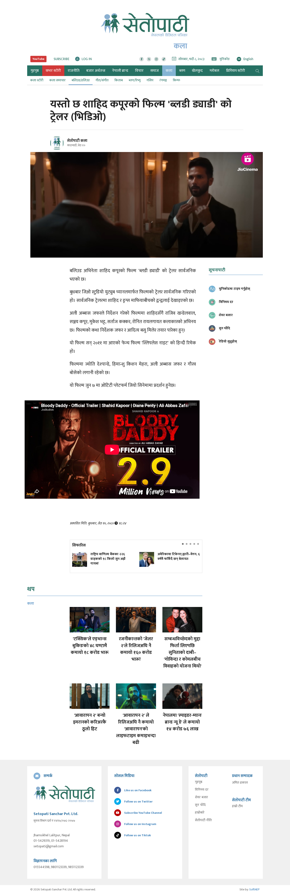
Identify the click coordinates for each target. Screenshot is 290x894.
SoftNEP (254, 889)
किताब (118, 80)
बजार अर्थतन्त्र (95, 71)
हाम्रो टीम (237, 806)
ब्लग (182, 71)
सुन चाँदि (200, 805)
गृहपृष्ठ (198, 782)
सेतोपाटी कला (77, 141)
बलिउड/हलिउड (81, 80)
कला (169, 71)
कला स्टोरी (36, 80)
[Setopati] (64, 794)
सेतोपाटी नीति (203, 820)
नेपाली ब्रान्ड (120, 71)
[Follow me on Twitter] (63, 145)
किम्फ (176, 80)
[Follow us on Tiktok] (164, 59)
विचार (139, 71)
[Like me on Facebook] (58, 149)
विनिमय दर (201, 790)
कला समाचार (57, 80)
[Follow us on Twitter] (149, 59)
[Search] (257, 70)
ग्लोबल (214, 71)
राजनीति (73, 71)
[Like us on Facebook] (141, 59)
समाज (154, 71)
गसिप (149, 80)
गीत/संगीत (102, 80)
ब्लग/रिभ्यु (135, 80)
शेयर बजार (201, 797)
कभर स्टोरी (53, 71)
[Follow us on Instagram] (156, 59)
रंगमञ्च (163, 80)
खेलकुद (197, 71)
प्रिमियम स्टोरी (235, 71)
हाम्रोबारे (199, 812)
